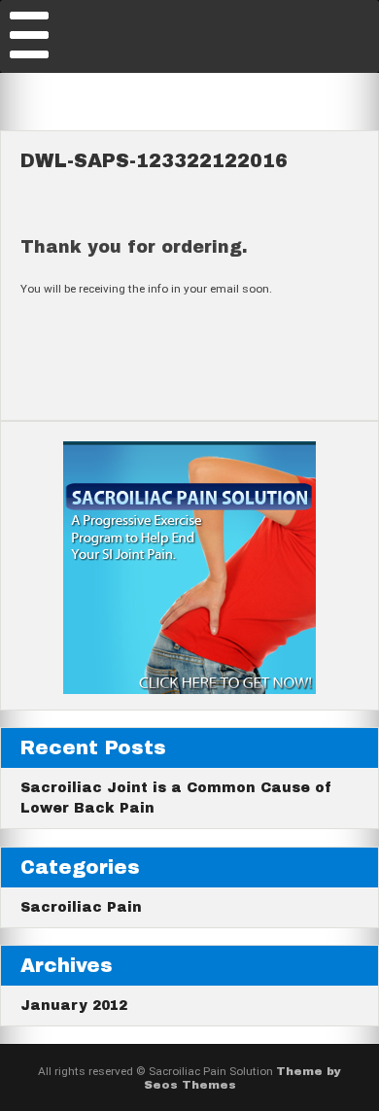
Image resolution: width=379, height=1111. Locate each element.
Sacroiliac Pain (81, 907)
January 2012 (73, 1005)
